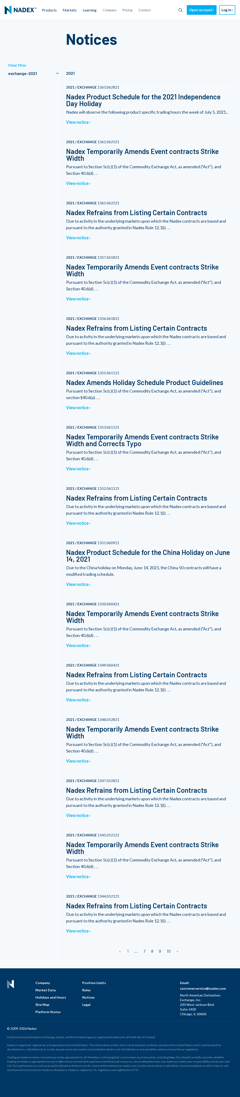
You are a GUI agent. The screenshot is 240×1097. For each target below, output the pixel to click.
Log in (226, 10)
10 (169, 951)
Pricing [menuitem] (127, 10)
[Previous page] (120, 951)
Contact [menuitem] (145, 10)
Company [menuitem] (109, 10)
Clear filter (17, 65)
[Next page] (177, 951)
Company (42, 983)
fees (172, 1057)
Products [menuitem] (49, 10)
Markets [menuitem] (70, 10)
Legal (86, 1005)
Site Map (42, 1005)
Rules (86, 990)
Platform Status (48, 1012)
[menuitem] (21, 10)
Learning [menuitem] (90, 10)
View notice (77, 122)
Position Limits (94, 983)
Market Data (45, 990)
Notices (88, 997)
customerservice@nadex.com (203, 988)
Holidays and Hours (50, 997)
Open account (201, 10)
